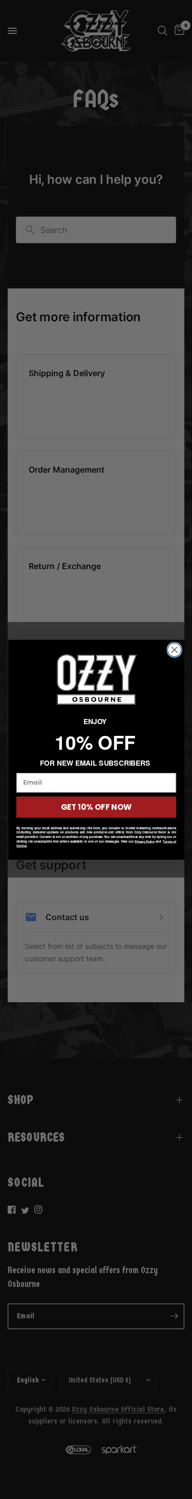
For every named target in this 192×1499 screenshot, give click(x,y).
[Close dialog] (174, 649)
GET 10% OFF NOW (96, 806)
